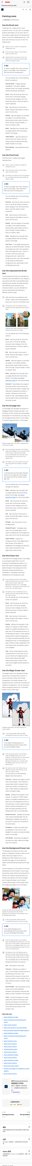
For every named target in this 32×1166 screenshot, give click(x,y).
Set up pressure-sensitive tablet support (16, 1030)
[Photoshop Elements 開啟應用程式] (30, 9)
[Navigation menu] (2, 2)
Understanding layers (10, 1049)
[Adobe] (7, 2)
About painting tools (10, 1041)
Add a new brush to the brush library (15, 1027)
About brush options (10, 1025)
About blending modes (11, 1017)
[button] (24, 2)
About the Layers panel (11, 1066)
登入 (28, 2)
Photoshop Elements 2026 (8, 5)
